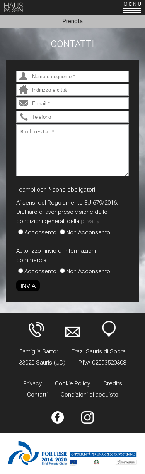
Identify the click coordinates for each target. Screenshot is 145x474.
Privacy (32, 383)
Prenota (73, 21)
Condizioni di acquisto (89, 394)
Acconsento (40, 232)
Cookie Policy (72, 383)
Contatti (37, 394)
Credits (112, 383)
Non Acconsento (88, 232)
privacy (90, 221)
